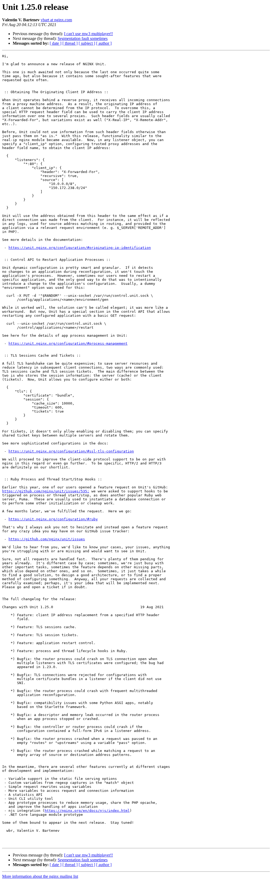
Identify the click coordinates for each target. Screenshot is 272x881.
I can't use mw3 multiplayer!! (88, 33)
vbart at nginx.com (56, 20)
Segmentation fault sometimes (83, 38)
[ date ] (55, 43)
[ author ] (104, 43)
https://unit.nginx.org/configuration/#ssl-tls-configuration (71, 451)
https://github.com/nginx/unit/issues (46, 539)
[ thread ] (70, 43)
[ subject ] (87, 43)
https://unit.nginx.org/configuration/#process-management (68, 343)
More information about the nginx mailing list (40, 876)
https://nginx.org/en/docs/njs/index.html (87, 811)
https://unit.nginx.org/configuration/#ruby (53, 519)
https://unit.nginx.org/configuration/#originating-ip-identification (79, 248)
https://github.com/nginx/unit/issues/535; (45, 491)
